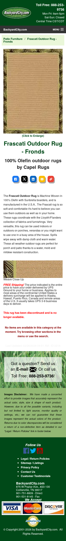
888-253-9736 (57, 7)
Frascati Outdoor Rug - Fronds (30, 40)
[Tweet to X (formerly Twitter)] (24, 179)
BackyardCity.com (15, 29)
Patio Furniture (13, 39)
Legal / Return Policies (35, 459)
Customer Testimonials (35, 476)
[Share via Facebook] (15, 179)
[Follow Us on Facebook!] (26, 453)
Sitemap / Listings (32, 463)
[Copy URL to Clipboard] (51, 179)
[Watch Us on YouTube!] (40, 453)
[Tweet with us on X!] (33, 453)
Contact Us (28, 472)
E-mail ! (26, 369)
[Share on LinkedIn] (33, 179)
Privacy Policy (30, 467)
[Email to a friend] (42, 179)
